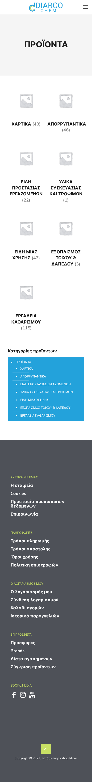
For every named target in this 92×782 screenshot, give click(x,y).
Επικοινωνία (24, 514)
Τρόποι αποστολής (30, 549)
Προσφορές (23, 643)
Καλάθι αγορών (27, 608)
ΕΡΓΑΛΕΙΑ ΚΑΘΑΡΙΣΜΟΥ (37, 415)
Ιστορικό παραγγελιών (35, 616)
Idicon (73, 758)
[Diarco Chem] (46, 7)
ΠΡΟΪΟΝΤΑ (23, 362)
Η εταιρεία (22, 485)
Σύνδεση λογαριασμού (35, 600)
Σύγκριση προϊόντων (33, 667)
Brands (18, 651)
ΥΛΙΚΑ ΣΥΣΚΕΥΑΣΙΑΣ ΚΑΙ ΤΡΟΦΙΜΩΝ (46, 392)
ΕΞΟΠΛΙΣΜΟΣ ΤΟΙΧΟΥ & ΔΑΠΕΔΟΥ (45, 408)
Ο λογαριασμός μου (31, 592)
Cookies (18, 493)
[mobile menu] (86, 7)
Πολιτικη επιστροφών (34, 565)
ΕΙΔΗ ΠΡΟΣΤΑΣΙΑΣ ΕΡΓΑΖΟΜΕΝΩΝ (45, 384)
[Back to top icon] (46, 749)
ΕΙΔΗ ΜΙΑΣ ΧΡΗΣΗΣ (34, 400)
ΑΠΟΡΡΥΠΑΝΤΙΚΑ (33, 376)
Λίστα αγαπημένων (31, 659)
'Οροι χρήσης (24, 557)
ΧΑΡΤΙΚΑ (26, 369)
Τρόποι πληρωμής (30, 541)
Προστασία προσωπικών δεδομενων (37, 504)
